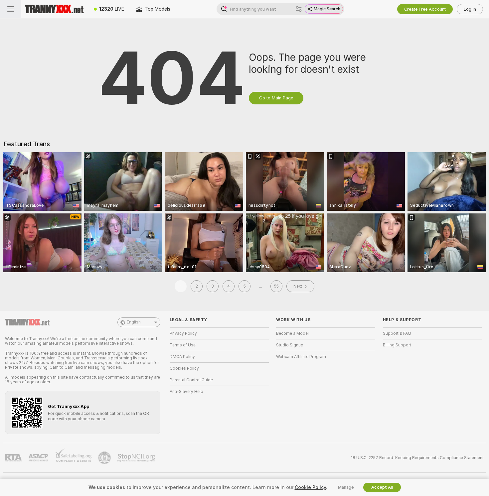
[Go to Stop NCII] (137, 458)
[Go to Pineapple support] (105, 457)
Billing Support (397, 345)
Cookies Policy (184, 368)
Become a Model (292, 333)
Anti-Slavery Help (186, 391)
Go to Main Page (276, 97)
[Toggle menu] (10, 9)
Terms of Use (183, 345)
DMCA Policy (182, 356)
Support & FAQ (397, 333)
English (134, 322)
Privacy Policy (183, 333)
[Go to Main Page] (54, 9)
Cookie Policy (310, 487)
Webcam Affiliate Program (301, 356)
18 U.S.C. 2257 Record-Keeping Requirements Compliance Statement (417, 457)
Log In (470, 9)
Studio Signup (289, 345)
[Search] (298, 9)
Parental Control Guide (191, 380)
